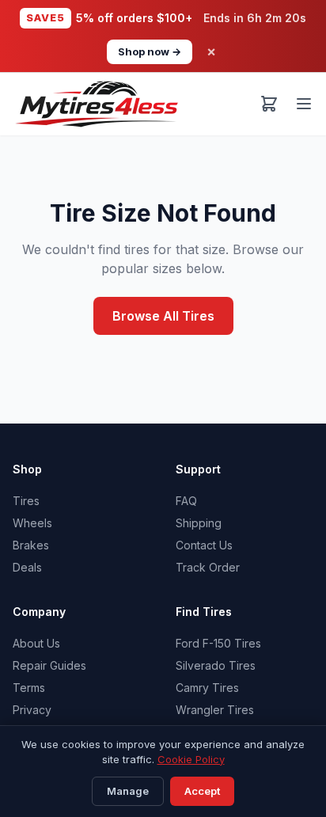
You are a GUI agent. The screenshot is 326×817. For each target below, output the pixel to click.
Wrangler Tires (215, 709)
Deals (27, 567)
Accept (202, 791)
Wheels (32, 523)
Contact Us (204, 545)
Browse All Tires (163, 316)
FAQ (186, 500)
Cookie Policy (191, 759)
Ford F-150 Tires (218, 643)
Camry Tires (207, 687)
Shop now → (149, 51)
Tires (26, 500)
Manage (128, 791)
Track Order (208, 567)
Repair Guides (49, 665)
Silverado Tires (216, 665)
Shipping (199, 523)
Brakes (31, 545)
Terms (29, 687)
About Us (36, 643)
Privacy (32, 709)
